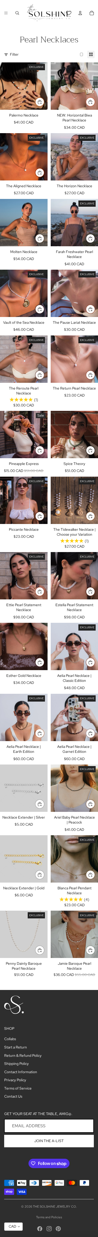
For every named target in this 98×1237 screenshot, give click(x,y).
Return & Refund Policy (23, 1055)
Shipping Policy (16, 1063)
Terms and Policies (49, 1217)
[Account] (80, 13)
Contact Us (13, 1096)
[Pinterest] (58, 1229)
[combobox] (13, 1226)
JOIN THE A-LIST (49, 1140)
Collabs (10, 1039)
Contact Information (20, 1072)
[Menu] (6, 13)
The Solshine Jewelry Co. (55, 1206)
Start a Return (15, 1047)
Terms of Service (18, 1088)
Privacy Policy (15, 1080)
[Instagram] (49, 1229)
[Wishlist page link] (68, 13)
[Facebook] (40, 1229)
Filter (14, 54)
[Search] (17, 13)
